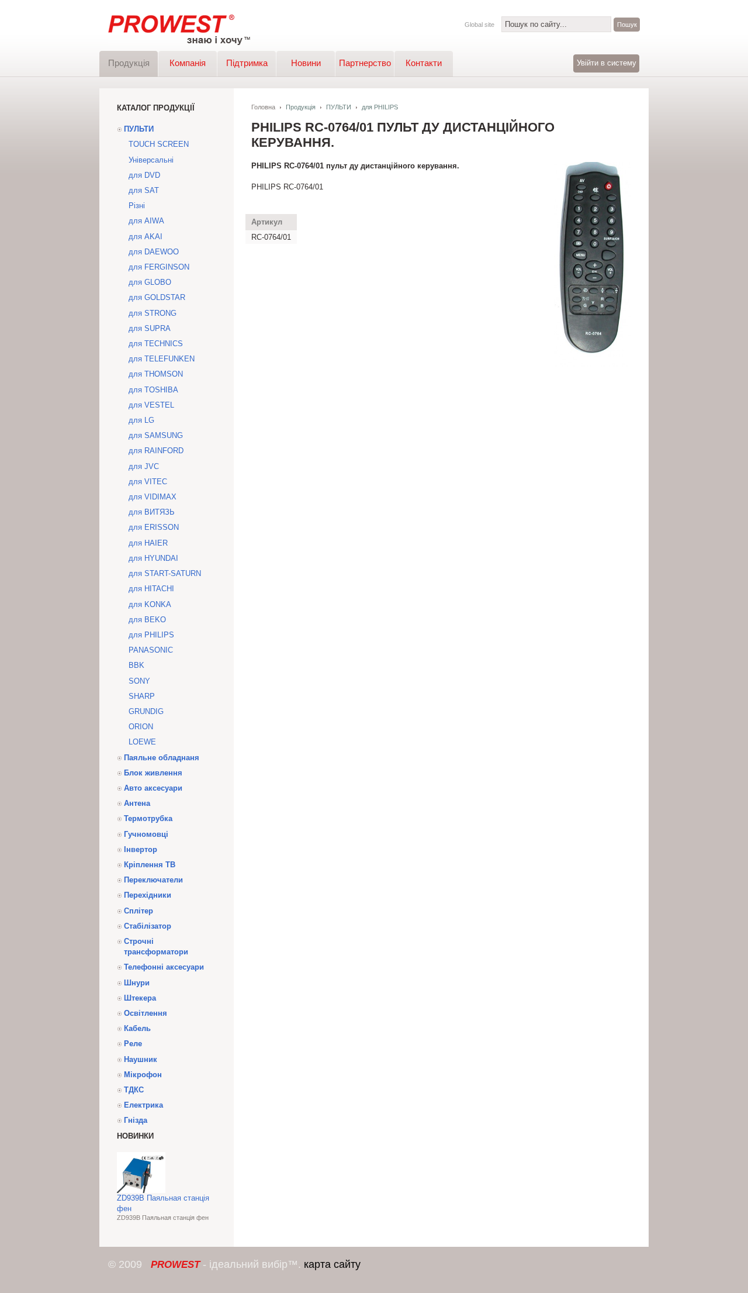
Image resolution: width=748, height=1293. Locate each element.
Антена (137, 803)
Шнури (137, 982)
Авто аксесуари (153, 788)
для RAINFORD (156, 450)
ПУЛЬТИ (139, 129)
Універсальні (151, 160)
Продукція (129, 63)
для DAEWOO (154, 251)
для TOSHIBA (153, 389)
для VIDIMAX (152, 496)
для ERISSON (154, 527)
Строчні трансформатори (156, 946)
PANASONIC (151, 650)
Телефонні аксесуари (164, 967)
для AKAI (145, 236)
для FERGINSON (159, 267)
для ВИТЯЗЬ (152, 512)
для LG (141, 420)
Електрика (143, 1105)
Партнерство (365, 63)
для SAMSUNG (156, 435)
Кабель (137, 1028)
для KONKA (150, 604)
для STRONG (152, 313)
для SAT (144, 190)
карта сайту (332, 1264)
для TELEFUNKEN (162, 358)
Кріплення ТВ (149, 864)
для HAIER (148, 543)
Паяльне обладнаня (161, 757)
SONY (139, 681)
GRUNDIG (146, 711)
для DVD (144, 175)
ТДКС (134, 1089)
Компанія (187, 63)
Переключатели (153, 879)
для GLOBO (150, 282)
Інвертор (140, 849)
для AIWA (146, 220)
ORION (141, 726)
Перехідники (147, 895)
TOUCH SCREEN (159, 144)
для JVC (144, 466)
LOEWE (142, 741)
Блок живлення (153, 772)
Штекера (140, 998)
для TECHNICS (156, 343)
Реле (133, 1043)
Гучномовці (146, 834)
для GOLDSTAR (157, 297)
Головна (263, 107)
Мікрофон (143, 1074)
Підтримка (247, 63)
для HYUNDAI (153, 558)
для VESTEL (151, 405)
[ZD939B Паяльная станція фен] (141, 1190)
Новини (306, 63)
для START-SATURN (165, 573)
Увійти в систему (606, 62)
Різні (137, 205)
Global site (479, 24)
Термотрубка (148, 818)
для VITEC (148, 481)
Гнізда (135, 1120)
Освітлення (145, 1013)
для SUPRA (150, 328)
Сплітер (138, 910)
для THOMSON (156, 374)
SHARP (142, 696)
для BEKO (147, 619)
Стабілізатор (147, 926)
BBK (136, 665)
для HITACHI (151, 588)
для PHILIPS (151, 634)
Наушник (140, 1059)
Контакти (424, 63)
